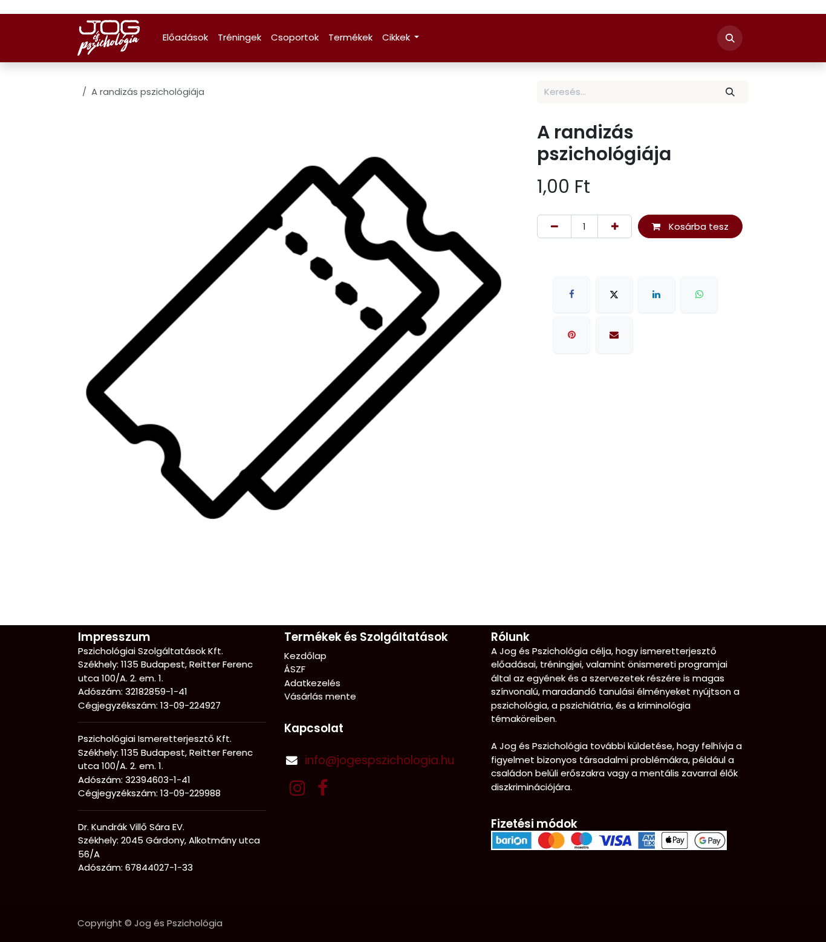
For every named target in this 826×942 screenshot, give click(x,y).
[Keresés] (730, 92)
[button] (730, 38)
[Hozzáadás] (614, 226)
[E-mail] (614, 335)
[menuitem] (185, 38)
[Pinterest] (571, 335)
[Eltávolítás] (554, 226)
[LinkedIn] (657, 294)
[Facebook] (571, 294)
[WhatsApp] (699, 294)
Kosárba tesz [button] (697, 226)
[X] (614, 294)
